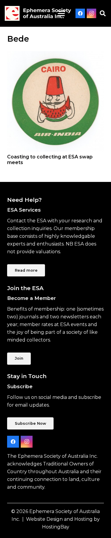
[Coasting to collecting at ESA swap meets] (55, 101)
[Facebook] (80, 13)
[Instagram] (91, 13)
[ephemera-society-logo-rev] (38, 13)
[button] (61, 13)
